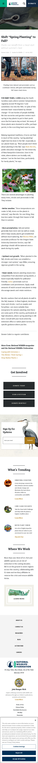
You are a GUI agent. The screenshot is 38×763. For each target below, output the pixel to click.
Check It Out (19, 537)
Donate (32, 3)
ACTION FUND (19, 646)
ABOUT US (19, 620)
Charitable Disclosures (20, 710)
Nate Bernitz (31, 147)
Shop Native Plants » (9, 358)
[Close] (35, 720)
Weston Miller (28, 237)
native (10, 282)
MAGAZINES (19, 633)
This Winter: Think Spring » (11, 355)
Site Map (19, 712)
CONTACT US (19, 627)
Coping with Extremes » (10, 352)
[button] (30, 440)
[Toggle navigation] (3, 3)
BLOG (19, 639)
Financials (20, 715)
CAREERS (19, 652)
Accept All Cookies (19, 759)
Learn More (19, 499)
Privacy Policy (20, 707)
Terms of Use (20, 704)
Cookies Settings (19, 747)
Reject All (19, 753)
